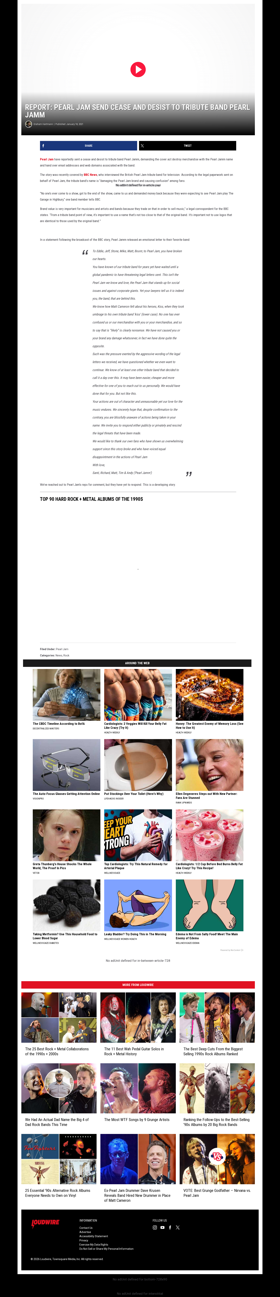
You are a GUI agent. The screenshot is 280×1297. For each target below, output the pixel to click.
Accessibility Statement (93, 1236)
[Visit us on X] (179, 1227)
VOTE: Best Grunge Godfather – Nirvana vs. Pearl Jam (217, 1193)
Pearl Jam (47, 159)
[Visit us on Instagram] (156, 1227)
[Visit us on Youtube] (164, 1227)
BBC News (90, 175)
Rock (66, 655)
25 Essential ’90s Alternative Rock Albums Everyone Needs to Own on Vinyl (57, 1193)
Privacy (83, 1240)
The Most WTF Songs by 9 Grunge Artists (137, 1119)
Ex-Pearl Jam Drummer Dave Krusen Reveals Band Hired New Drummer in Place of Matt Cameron (137, 1195)
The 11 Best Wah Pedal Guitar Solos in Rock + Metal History (134, 1051)
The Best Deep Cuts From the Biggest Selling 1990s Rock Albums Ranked (213, 1051)
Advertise (85, 1232)
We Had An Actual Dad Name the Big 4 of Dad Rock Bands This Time (57, 1122)
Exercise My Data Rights (93, 1244)
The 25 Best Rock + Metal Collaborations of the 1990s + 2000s (57, 1051)
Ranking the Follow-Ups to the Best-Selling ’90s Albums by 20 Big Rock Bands (216, 1122)
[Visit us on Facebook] (171, 1227)
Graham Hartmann (43, 124)
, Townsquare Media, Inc (65, 1259)
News (59, 655)
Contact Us (86, 1227)
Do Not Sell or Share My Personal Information (106, 1248)
